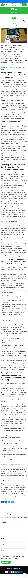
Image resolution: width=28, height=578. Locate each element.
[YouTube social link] (16, 1)
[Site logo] (14, 4)
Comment (4, 522)
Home (12, 12)
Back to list (14, 508)
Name (3, 538)
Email (3, 544)
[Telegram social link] (12, 502)
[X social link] (13, 1)
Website (3, 550)
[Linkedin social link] (5, 502)
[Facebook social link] (11, 1)
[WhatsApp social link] (9, 502)
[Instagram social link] (15, 1)
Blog (16, 12)
